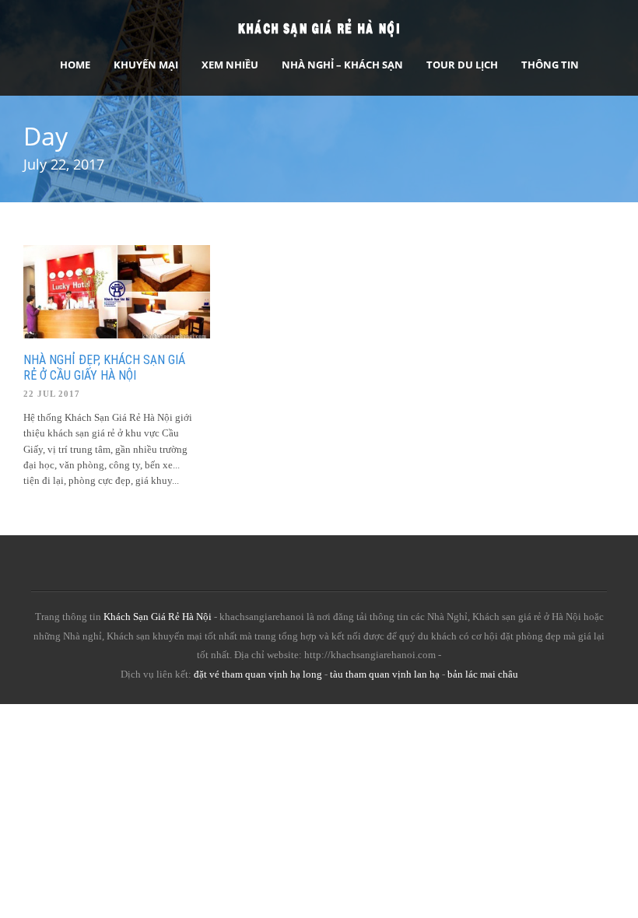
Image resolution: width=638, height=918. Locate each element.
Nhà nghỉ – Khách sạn (342, 65)
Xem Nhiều (230, 65)
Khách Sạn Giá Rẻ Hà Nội (157, 616)
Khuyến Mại (146, 65)
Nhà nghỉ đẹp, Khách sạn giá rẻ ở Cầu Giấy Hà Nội (104, 368)
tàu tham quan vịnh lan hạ (385, 674)
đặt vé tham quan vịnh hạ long (258, 674)
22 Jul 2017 (51, 393)
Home (75, 65)
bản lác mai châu (482, 674)
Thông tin (550, 65)
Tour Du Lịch (462, 65)
